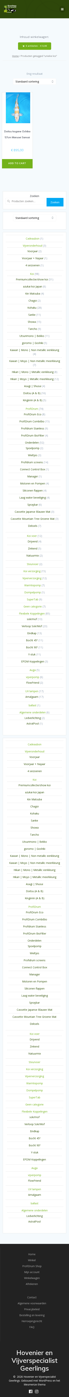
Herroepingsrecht (32, 1321)
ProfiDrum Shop (32, 1266)
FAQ (31, 1327)
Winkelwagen (32, 1278)
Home (15, 56)
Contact (32, 1297)
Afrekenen (32, 1284)
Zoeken (34, 196)
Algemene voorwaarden (32, 1303)
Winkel (32, 1260)
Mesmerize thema (34, 1384)
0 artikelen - (36, 46)
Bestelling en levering (32, 1315)
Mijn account (32, 1272)
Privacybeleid (32, 1309)
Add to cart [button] (17, 163)
